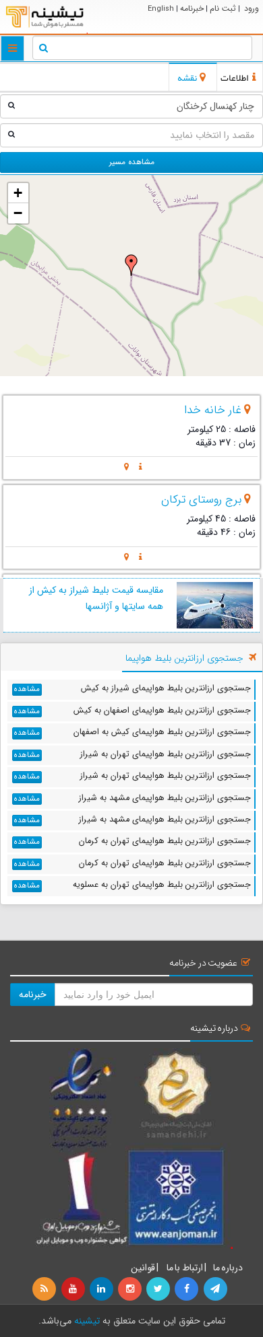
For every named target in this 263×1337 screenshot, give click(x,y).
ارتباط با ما (184, 1267)
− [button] (17, 213)
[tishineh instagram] (131, 1289)
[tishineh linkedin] (102, 1289)
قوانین (143, 1267)
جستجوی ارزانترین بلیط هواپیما (184, 658)
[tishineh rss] (45, 1289)
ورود (251, 8)
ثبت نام (223, 8)
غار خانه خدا (212, 410)
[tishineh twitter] (159, 1289)
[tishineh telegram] (216, 1289)
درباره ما (228, 1267)
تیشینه (87, 1320)
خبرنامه (192, 8)
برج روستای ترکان (201, 500)
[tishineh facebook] (187, 1289)
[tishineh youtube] (73, 1289)
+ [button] (17, 192)
